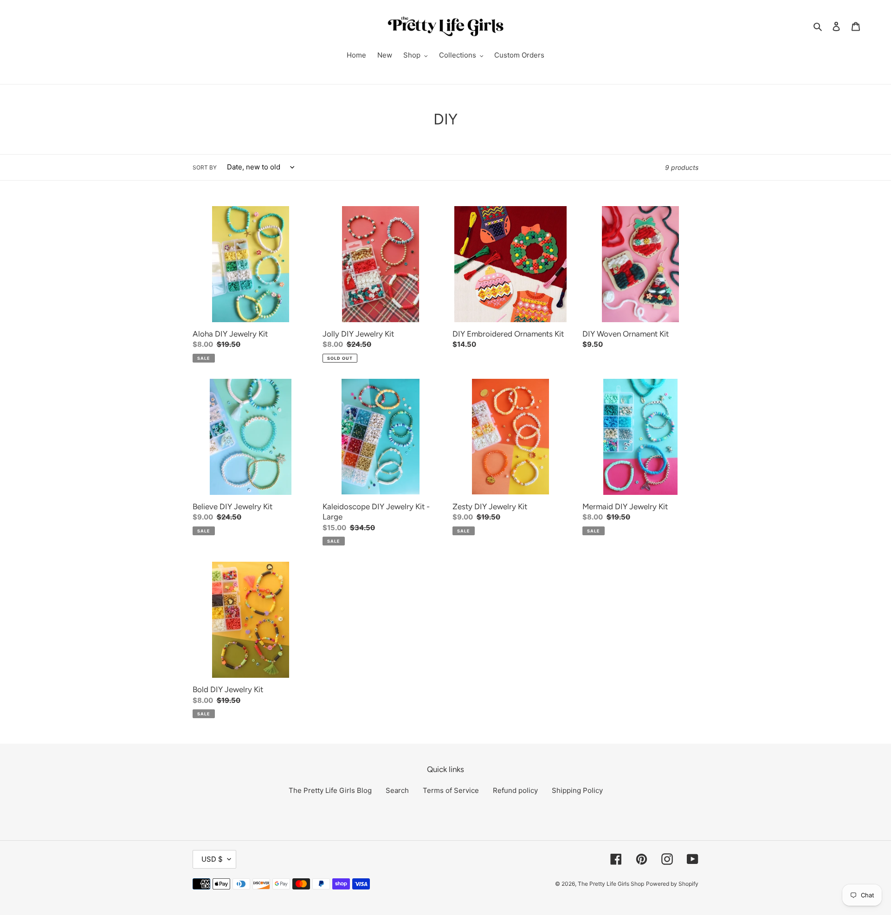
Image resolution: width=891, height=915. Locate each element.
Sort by (205, 167)
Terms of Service (451, 790)
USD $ (212, 859)
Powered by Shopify (672, 883)
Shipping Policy (577, 790)
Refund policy (515, 790)
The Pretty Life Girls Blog (330, 790)
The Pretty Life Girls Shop (611, 883)
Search (397, 790)
